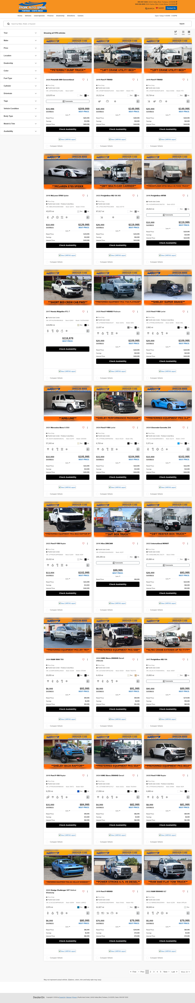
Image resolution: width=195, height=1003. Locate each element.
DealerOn (62, 997)
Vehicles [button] (28, 15)
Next (166, 972)
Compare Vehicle (56, 146)
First (133, 972)
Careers (80, 15)
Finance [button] (50, 15)
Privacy (74, 997)
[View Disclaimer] (115, 101)
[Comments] (137, 101)
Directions (71, 15)
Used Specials (39, 15)
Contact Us (171, 8)
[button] (89, 55)
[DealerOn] (39, 997)
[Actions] (87, 80)
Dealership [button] (60, 15)
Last (174, 972)
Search (182, 24)
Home (20, 15)
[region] (67, 121)
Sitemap (68, 997)
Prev (141, 972)
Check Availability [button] (67, 129)
